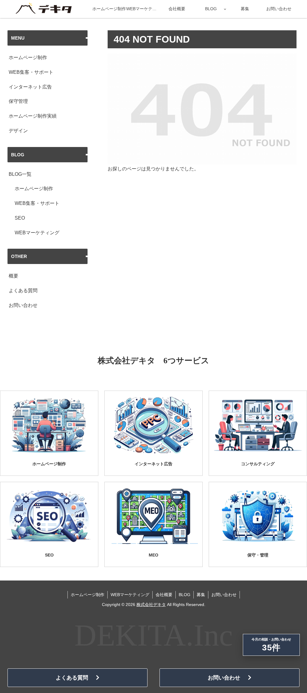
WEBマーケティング (37, 232)
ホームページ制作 (28, 57)
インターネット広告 (30, 86)
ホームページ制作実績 (33, 115)
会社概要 (164, 594)
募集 (201, 594)
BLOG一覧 (20, 174)
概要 (13, 275)
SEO (20, 217)
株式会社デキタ (151, 604)
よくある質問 (23, 290)
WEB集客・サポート (31, 72)
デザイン (18, 130)
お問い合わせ (23, 305)
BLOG (184, 594)
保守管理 (18, 101)
